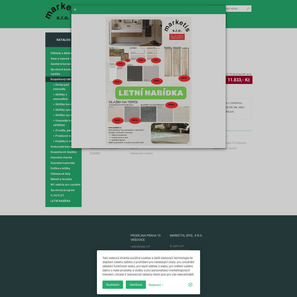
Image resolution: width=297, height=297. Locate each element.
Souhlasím (112, 285)
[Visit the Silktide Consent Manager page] (190, 285)
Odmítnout (136, 285)
